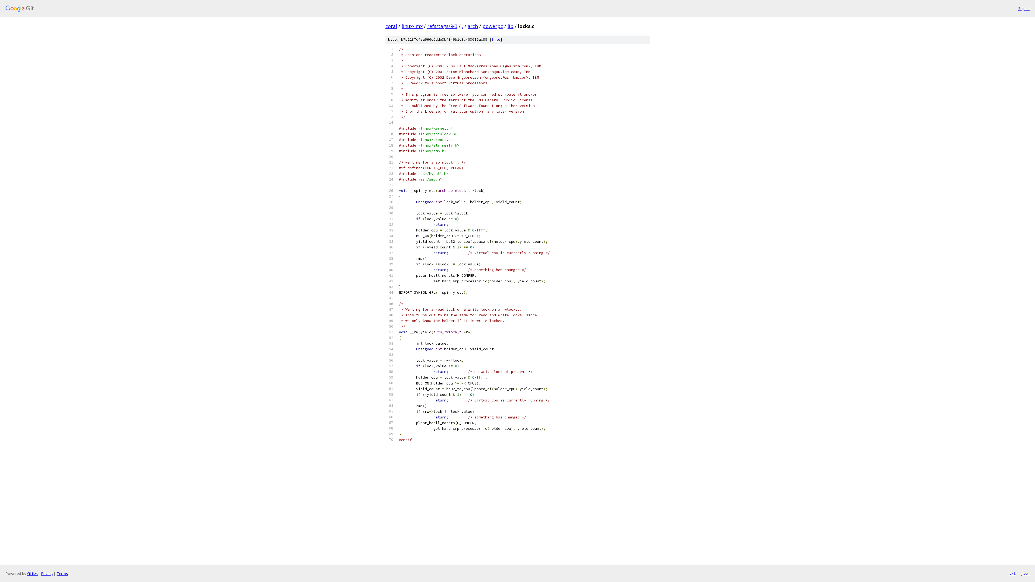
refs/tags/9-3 (442, 26)
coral (391, 26)
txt (1012, 573)
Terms (62, 573)
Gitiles (32, 573)
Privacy (47, 573)
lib (510, 26)
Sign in (1024, 8)
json (1025, 573)
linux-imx (412, 26)
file (496, 39)
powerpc (492, 26)
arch (473, 26)
